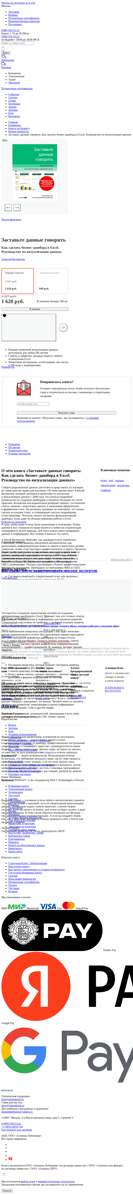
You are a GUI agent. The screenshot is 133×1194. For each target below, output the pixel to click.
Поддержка (15, 24)
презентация (108, 485)
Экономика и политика (22, 826)
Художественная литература (25, 817)
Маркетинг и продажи (21, 823)
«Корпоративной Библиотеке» (58, 642)
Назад (6, 645)
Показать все (121, 560)
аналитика (123, 485)
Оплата (12, 885)
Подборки (14, 103)
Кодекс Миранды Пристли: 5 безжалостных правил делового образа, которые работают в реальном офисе (60, 626)
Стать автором (23, 1129)
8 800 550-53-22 (10, 30)
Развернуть (8, 366)
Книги (12, 725)
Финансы (14, 814)
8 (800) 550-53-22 (11, 1123)
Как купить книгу (19, 866)
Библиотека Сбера (19, 835)
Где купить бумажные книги (25, 872)
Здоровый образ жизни (22, 829)
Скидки (12, 97)
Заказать (42, 698)
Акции (12, 106)
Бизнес (12, 810)
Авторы (13, 109)
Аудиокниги (15, 792)
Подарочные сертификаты (23, 18)
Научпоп (13, 804)
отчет (104, 480)
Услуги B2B (15, 761)
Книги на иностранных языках (26, 845)
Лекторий (14, 82)
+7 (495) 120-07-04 (12, 1126)
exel (111, 480)
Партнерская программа (22, 749)
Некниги (13, 842)
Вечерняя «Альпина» (20, 743)
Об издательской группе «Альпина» (29, 740)
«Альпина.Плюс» (33, 642)
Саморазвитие (16, 801)
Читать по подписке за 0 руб (18, 2)
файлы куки (28, 1181)
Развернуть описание (13, 521)
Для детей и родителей (21, 820)
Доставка (13, 11)
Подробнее (9, 706)
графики (106, 490)
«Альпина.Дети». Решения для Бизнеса (31, 764)
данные (119, 480)
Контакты (14, 116)
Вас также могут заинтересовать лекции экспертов (49, 570)
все (9, 577)
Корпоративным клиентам (24, 21)
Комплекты (15, 848)
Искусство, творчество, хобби (26, 832)
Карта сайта (15, 851)
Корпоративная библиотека (24, 771)
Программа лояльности (22, 878)
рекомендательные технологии (56, 1181)
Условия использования (22, 734)
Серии (12, 100)
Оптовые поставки (19, 774)
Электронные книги (20, 789)
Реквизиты (14, 737)
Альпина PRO (52, 623)
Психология (15, 807)
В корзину (35, 309)
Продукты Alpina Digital (22, 767)
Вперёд (16, 645)
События (13, 94)
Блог (11, 113)
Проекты (13, 746)
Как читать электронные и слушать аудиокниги (36, 869)
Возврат (13, 15)
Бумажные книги (18, 786)
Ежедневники (16, 839)
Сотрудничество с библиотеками (27, 863)
